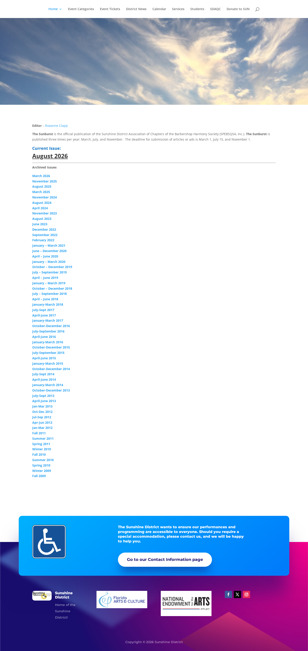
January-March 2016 (47, 342)
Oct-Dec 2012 (42, 412)
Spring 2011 (41, 444)
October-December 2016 (51, 326)
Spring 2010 (41, 465)
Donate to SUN (238, 9)
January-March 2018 (47, 304)
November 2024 (44, 197)
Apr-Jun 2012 (42, 422)
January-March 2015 (47, 363)
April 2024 (40, 208)
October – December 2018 (52, 288)
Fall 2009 (39, 476)
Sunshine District (64, 595)
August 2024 (42, 202)
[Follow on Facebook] (228, 594)
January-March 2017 (47, 320)
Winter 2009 (41, 471)
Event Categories (81, 9)
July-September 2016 (48, 331)
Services (178, 9)
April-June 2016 (44, 337)
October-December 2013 (51, 390)
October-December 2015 (51, 347)
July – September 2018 (49, 293)
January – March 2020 (48, 261)
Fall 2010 (39, 454)
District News (136, 9)
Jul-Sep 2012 (41, 417)
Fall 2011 (39, 433)
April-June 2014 (44, 379)
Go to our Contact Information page (165, 559)
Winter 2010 (41, 449)
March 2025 (41, 192)
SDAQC (215, 9)
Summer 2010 (43, 460)
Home (53, 9)
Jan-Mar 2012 (42, 428)
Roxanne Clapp (56, 125)
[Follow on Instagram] (246, 594)
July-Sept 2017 (43, 310)
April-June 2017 (44, 315)
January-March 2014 (47, 385)
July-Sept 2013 (43, 396)
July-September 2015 (48, 353)
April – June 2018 (45, 299)
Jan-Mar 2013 (42, 406)
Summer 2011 (43, 438)
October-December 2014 (51, 369)
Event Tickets (110, 9)
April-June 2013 (44, 401)
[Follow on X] (237, 594)
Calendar (159, 9)
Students (197, 9)
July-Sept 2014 (43, 374)
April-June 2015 (44, 358)
